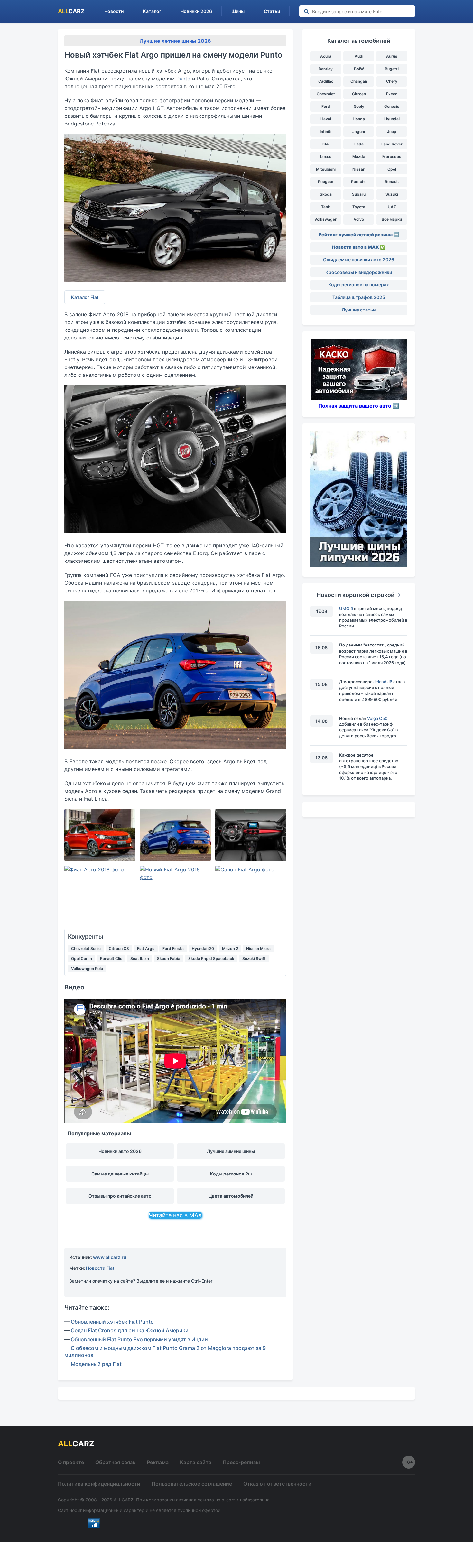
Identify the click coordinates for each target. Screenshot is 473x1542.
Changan (358, 81)
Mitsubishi (326, 169)
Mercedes (391, 156)
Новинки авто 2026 (120, 1151)
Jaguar (359, 131)
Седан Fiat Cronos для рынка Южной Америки (130, 1330)
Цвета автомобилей (231, 1196)
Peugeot (326, 181)
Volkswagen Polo (87, 968)
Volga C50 (377, 718)
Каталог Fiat (84, 297)
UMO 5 (346, 608)
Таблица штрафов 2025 (358, 297)
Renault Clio (111, 958)
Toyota (358, 206)
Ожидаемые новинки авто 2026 (358, 259)
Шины (238, 11)
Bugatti (392, 68)
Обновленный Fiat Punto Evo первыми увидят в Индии (139, 1339)
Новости (114, 11)
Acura (325, 56)
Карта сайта (195, 1462)
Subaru (359, 194)
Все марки (392, 219)
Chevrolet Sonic (86, 948)
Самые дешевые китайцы (120, 1173)
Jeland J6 (382, 681)
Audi (359, 56)
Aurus (391, 56)
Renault (392, 181)
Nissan (358, 169)
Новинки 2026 (196, 11)
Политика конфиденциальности (99, 1484)
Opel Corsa (81, 958)
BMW (359, 68)
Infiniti (325, 131)
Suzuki (391, 194)
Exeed (392, 93)
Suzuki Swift (254, 958)
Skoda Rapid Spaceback (211, 958)
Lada (359, 144)
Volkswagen (325, 219)
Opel (391, 169)
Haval (325, 118)
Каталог (152, 11)
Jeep (391, 131)
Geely (359, 106)
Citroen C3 (119, 948)
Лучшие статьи (359, 309)
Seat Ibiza (139, 958)
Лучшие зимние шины (231, 1151)
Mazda (358, 156)
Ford (325, 106)
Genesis (391, 106)
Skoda (326, 194)
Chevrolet (326, 93)
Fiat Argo (145, 948)
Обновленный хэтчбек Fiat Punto (112, 1321)
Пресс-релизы (241, 1462)
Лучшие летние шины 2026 (175, 41)
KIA (325, 144)
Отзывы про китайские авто (120, 1196)
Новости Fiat (100, 1268)
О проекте (71, 1462)
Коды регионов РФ (231, 1173)
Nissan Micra (258, 948)
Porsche (358, 181)
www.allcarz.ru (109, 1257)
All (71, 11)
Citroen (359, 93)
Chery (391, 81)
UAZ (392, 206)
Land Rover (392, 144)
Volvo (359, 219)
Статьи (272, 11)
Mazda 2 (230, 948)
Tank (325, 206)
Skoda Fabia (168, 958)
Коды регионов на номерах (358, 284)
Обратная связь (115, 1462)
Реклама (158, 1462)
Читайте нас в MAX (175, 1215)
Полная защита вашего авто (354, 406)
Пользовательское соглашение (192, 1484)
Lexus (325, 156)
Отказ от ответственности (277, 1484)
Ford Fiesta (173, 948)
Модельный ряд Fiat (96, 1364)
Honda (359, 118)
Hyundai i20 (203, 948)
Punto (183, 78)
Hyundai (392, 118)
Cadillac (325, 81)
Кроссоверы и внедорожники (358, 272)
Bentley (326, 68)
